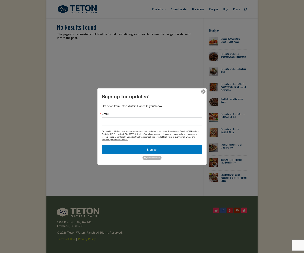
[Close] (203, 92)
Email (105, 113)
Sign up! (152, 149)
